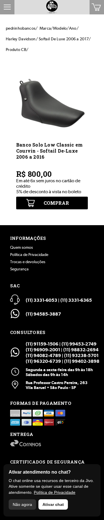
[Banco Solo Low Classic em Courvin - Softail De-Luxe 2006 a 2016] (52, 137)
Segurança (19, 269)
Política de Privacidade (29, 254)
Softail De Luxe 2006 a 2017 (64, 39)
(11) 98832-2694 (81, 349)
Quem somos (21, 247)
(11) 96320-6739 (43, 361)
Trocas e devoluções (27, 261)
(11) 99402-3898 (81, 361)
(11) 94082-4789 (43, 355)
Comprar (56, 203)
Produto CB (16, 49)
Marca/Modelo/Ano (58, 28)
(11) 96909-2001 (43, 349)
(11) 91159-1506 (42, 344)
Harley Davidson (21, 39)
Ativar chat (53, 504)
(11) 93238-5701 (81, 355)
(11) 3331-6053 (41, 300)
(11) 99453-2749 (79, 344)
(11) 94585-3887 (43, 314)
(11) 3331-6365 (76, 300)
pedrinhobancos (21, 28)
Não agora (22, 504)
